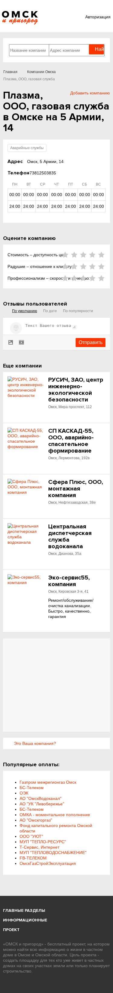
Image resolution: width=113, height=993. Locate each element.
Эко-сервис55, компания (69, 581)
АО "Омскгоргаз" (36, 820)
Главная (10, 72)
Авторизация (98, 16)
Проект (11, 929)
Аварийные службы (27, 148)
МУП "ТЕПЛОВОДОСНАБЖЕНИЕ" (53, 852)
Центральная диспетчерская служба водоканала (70, 536)
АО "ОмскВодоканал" (40, 798)
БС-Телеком (32, 787)
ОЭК (24, 793)
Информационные (25, 920)
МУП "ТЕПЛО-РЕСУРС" (43, 841)
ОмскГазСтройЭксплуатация (48, 863)
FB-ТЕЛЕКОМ (33, 858)
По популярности (78, 311)
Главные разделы (24, 910)
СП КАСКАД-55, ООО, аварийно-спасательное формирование (71, 440)
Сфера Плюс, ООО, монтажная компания (75, 488)
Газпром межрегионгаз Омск (48, 782)
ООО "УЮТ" (31, 836)
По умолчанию (24, 311)
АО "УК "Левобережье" (42, 803)
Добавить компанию (90, 93)
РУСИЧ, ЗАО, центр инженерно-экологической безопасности (75, 389)
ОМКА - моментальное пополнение (55, 814)
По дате (50, 311)
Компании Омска (41, 72)
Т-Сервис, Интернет (39, 847)
